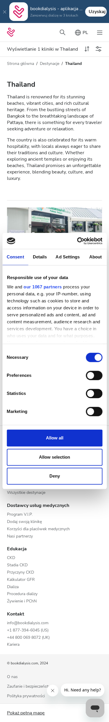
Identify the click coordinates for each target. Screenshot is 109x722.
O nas (12, 677)
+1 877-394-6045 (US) (28, 630)
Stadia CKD (17, 565)
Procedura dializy (22, 594)
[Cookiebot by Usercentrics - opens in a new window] (77, 241)
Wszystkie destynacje (26, 492)
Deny (54, 475)
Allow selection (54, 457)
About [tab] (95, 256)
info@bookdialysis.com (28, 623)
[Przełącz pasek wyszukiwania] (62, 32)
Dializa (13, 587)
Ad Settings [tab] (68, 256)
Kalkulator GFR (21, 579)
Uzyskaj (97, 11)
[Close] (4, 11)
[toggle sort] (86, 49)
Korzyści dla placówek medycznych (38, 529)
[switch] (94, 375)
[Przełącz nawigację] (99, 32)
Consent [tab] (15, 256)
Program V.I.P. (20, 514)
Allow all (54, 437)
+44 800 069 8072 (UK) (28, 637)
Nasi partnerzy (20, 536)
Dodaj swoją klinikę (24, 521)
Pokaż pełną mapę (26, 713)
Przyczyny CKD (20, 572)
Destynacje (49, 63)
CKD (11, 558)
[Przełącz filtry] (98, 49)
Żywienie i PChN (22, 601)
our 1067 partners (43, 286)
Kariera (13, 644)
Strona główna (20, 63)
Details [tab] (40, 256)
